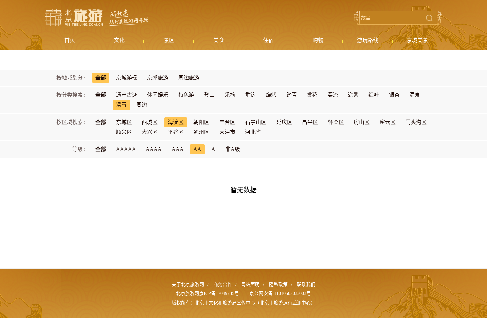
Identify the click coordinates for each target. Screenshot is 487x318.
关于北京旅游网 (188, 284)
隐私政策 (278, 284)
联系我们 (306, 284)
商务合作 (222, 284)
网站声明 (250, 284)
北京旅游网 (97, 17)
